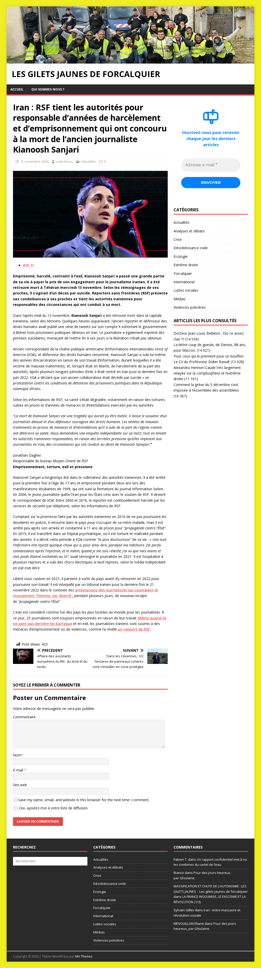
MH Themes (83, 956)
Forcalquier (183, 273)
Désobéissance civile (191, 247)
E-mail (18, 770)
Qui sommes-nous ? (47, 89)
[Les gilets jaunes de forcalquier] (131, 60)
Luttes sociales (186, 290)
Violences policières (190, 307)
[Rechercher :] (50, 860)
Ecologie (181, 256)
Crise (178, 239)
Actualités (88, 161)
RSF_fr (28, 265)
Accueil (16, 89)
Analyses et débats (189, 231)
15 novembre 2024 (34, 161)
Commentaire (24, 716)
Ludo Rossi (64, 161)
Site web (20, 784)
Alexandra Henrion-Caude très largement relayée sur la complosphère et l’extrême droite (207, 373)
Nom (17, 755)
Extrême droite (186, 264)
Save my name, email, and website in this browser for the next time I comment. (83, 799)
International (184, 281)
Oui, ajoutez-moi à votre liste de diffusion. (53, 808)
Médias (180, 298)
